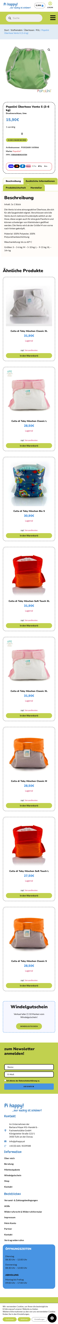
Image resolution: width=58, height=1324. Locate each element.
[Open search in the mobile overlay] (24, 18)
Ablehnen (24, 1319)
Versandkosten (19, 154)
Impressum (9, 1217)
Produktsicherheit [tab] (16, 187)
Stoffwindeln (16, 30)
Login (50, 7)
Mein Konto (10, 1223)
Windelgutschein (12, 1175)
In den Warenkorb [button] (29, 355)
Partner (8, 1228)
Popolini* (17, 151)
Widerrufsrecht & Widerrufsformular (23, 1211)
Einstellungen (39, 1319)
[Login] (50, 3)
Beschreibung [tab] (13, 181)
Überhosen (29, 30)
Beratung (9, 1163)
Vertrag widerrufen (14, 1240)
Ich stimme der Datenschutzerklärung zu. (23, 1081)
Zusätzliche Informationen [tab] (40, 181)
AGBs (7, 1206)
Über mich (9, 1158)
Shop (6, 1181)
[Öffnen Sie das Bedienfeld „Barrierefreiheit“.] (52, 1318)
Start (6, 30)
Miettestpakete (12, 1169)
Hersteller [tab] (36, 187)
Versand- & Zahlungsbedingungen (21, 1200)
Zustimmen (9, 1319)
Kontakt (8, 1186)
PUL (38, 30)
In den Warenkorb (17, 140)
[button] (49, 49)
